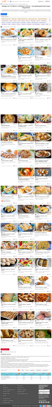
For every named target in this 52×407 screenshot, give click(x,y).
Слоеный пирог (14, 18)
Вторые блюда (33, 20)
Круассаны (28, 20)
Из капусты (18, 24)
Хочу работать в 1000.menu (7, 142)
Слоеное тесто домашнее (42, 18)
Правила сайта (5, 387)
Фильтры (4, 14)
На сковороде (8, 22)
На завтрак (28, 22)
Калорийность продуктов (22, 389)
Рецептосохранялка (15, 1)
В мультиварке (23, 22)
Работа (24, 1)
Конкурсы (27, 1)
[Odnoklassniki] (43, 406)
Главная (4, 385)
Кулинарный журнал (21, 391)
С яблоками (14, 24)
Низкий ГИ (32, 370)
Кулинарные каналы (7, 402)
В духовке (3, 22)
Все (23, 370)
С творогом (43, 24)
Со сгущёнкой (29, 24)
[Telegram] (49, 406)
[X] (42, 406)
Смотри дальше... (5, 349)
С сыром (9, 24)
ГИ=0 (27, 370)
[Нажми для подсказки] (18, 370)
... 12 (14, 26)
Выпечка (15, 20)
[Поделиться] (51, 406)
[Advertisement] (9, 53)
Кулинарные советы (21, 387)
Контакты (4, 395)
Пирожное (23, 20)
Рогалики (38, 20)
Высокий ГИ (45, 370)
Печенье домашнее (5, 20)
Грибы (47, 24)
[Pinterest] (46, 406)
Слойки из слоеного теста (6, 18)
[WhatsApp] (47, 406)
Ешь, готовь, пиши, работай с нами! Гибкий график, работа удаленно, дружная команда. (8, 144)
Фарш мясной (4, 24)
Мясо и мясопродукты (36, 24)
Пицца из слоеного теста (32, 18)
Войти (48, 1)
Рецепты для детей (35, 22)
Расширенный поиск (7, 398)
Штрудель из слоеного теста (22, 18)
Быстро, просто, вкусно (16, 22)
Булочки (19, 20)
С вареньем (24, 24)
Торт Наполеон (43, 20)
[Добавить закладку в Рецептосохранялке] (14, 45)
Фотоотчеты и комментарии (8, 400)
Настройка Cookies (6, 393)
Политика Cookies (6, 391)
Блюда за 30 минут (42, 22)
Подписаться (44, 392)
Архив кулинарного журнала (22, 393)
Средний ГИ (38, 370)
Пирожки (11, 20)
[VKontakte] (40, 406)
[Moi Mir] (45, 406)
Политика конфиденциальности (9, 389)
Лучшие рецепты (20, 385)
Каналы (21, 1)
